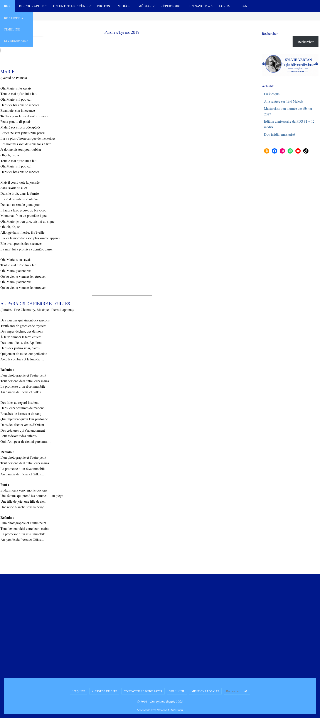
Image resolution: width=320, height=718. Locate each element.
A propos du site (104, 691)
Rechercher (270, 33)
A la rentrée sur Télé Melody (283, 101)
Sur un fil (177, 691)
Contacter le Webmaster (143, 691)
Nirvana (162, 710)
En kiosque (272, 93)
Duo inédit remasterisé (279, 134)
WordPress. (177, 710)
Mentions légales (205, 691)
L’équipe (78, 691)
